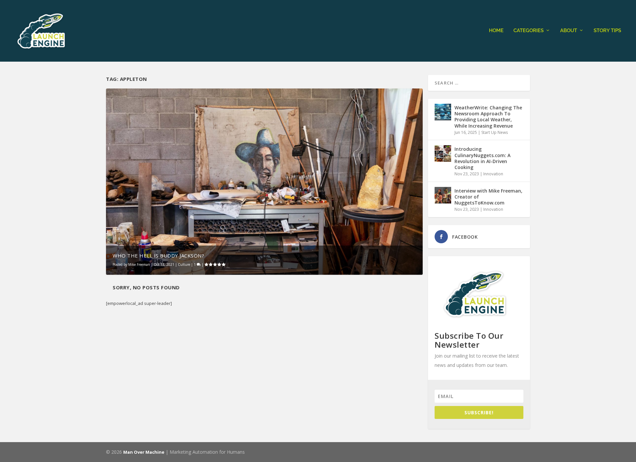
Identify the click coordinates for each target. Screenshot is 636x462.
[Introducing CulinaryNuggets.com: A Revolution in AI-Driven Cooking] (443, 153)
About (568, 30)
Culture (184, 264)
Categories (528, 30)
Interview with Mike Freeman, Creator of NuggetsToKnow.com (488, 197)
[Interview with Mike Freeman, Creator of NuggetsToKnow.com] (443, 195)
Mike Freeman (139, 264)
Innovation (493, 174)
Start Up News (494, 132)
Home (496, 30)
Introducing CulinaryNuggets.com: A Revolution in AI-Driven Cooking (482, 158)
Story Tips (607, 30)
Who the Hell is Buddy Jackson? (158, 255)
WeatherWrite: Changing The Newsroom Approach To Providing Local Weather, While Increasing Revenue (488, 116)
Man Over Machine (143, 452)
